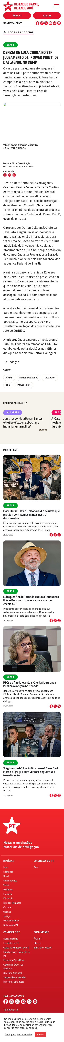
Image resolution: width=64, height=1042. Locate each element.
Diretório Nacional (12, 973)
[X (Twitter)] (46, 23)
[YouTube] (50, 23)
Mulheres (13, 412)
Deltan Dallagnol (28, 377)
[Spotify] (59, 23)
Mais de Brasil (11, 450)
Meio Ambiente (11, 920)
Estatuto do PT (11, 943)
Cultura (7, 907)
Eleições (7, 894)
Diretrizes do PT (44, 861)
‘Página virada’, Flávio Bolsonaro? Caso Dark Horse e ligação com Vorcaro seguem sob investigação (30, 772)
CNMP (9, 377)
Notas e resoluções (17, 842)
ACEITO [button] (40, 1034)
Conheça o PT (11, 932)
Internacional (10, 880)
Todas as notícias (18, 32)
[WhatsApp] (54, 23)
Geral (36, 867)
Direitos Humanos (12, 903)
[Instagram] (42, 23)
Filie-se (47, 15)
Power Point (23, 385)
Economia (8, 872)
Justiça (6, 916)
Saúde (6, 885)
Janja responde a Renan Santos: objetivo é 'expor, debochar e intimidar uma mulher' (23, 422)
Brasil (10, 505)
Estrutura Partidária (13, 960)
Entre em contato (43, 947)
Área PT (17, 15)
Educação (8, 898)
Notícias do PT (10, 925)
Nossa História (10, 938)
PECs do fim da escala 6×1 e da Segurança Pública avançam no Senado (29, 684)
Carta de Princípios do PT (16, 947)
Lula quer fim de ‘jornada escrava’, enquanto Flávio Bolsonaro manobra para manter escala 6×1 (31, 600)
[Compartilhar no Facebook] (5, 175)
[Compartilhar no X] (55, 535)
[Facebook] (37, 23)
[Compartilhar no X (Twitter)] (9, 175)
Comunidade (41, 932)
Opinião (7, 911)
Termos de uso (10, 1009)
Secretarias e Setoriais (14, 977)
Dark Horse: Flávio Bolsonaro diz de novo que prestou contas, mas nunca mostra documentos (31, 514)
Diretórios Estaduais (13, 981)
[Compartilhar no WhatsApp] (14, 175)
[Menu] (57, 6)
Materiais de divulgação (21, 847)
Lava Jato (49, 377)
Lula (8, 385)
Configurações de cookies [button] (18, 1034)
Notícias (8, 861)
